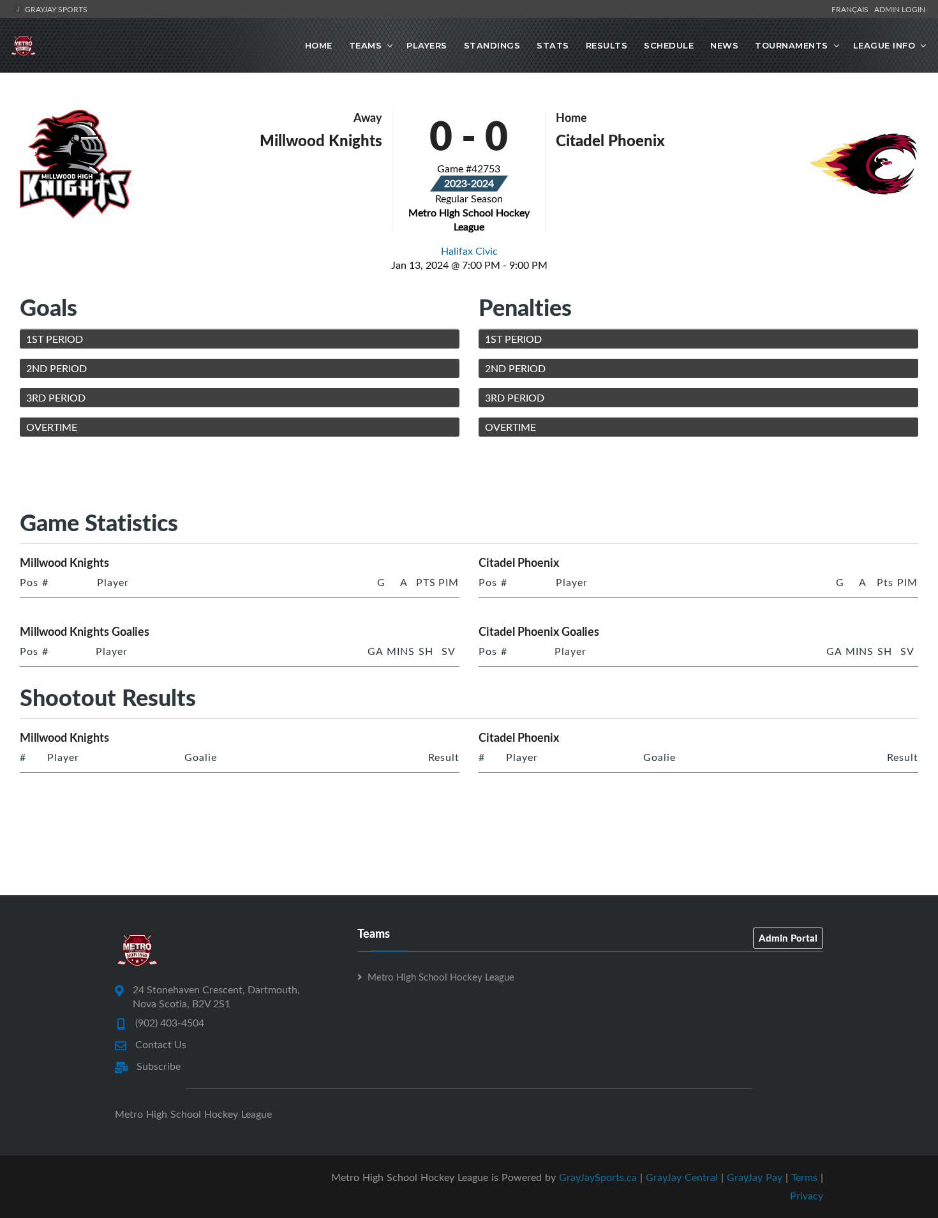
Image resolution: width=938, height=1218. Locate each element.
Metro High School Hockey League (441, 976)
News (724, 45)
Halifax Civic (469, 251)
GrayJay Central (682, 1177)
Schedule (669, 45)
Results (607, 45)
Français (851, 9)
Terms (804, 1177)
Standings (492, 45)
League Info (884, 45)
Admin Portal (788, 938)
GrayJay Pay (754, 1177)
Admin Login (899, 9)
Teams (365, 45)
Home (318, 45)
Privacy (806, 1196)
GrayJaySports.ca (598, 1177)
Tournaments (791, 45)
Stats (553, 45)
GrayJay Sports (55, 9)
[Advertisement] (469, 475)
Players (426, 45)
